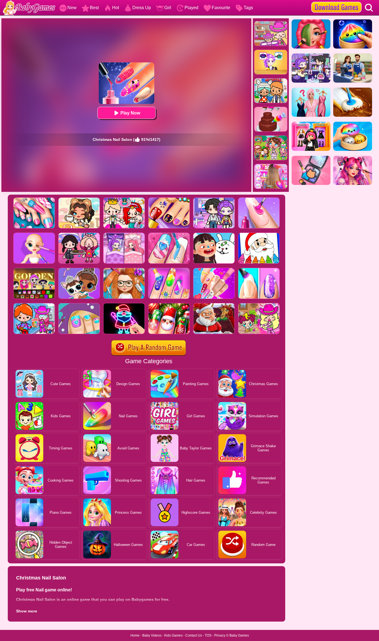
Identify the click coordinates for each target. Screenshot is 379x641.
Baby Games (239, 635)
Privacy (219, 635)
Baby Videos (151, 635)
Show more (26, 611)
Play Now (130, 113)
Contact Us (193, 635)
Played (191, 7)
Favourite (221, 7)
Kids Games (173, 635)
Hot (115, 7)
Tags (248, 7)
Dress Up (141, 7)
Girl (167, 7)
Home (135, 635)
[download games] (336, 2)
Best (94, 7)
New (72, 7)
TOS (208, 635)
